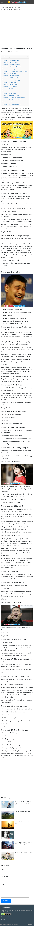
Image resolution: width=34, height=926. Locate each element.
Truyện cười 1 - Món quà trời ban (10, 60)
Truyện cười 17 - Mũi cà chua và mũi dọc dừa (13, 97)
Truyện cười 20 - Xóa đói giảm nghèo (11, 104)
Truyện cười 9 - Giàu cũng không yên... (12, 80)
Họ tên (3, 869)
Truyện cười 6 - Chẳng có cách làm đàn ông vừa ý (15, 71)
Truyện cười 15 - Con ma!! (9, 93)
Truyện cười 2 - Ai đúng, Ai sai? (10, 62)
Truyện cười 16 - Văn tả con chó (10, 95)
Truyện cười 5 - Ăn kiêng (8, 69)
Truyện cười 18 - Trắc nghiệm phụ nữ (11, 99)
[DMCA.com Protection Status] (6, 914)
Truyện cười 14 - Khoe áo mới (9, 91)
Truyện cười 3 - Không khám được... (11, 64)
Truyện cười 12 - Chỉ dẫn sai (9, 86)
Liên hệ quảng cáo (5, 916)
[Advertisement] (17, 28)
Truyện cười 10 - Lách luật (9, 82)
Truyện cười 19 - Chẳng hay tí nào (11, 102)
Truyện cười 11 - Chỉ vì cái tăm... (10, 84)
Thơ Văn (5, 51)
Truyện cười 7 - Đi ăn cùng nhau (10, 75)
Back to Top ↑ (30, 924)
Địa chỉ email (4, 876)
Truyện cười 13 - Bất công (8, 88)
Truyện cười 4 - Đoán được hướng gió (12, 66)
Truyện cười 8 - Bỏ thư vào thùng (10, 77)
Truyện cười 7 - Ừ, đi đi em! (9, 73)
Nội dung (3, 884)
